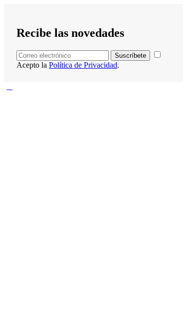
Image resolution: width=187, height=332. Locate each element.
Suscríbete (130, 55)
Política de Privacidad (83, 65)
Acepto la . (67, 65)
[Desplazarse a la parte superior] (9, 86)
